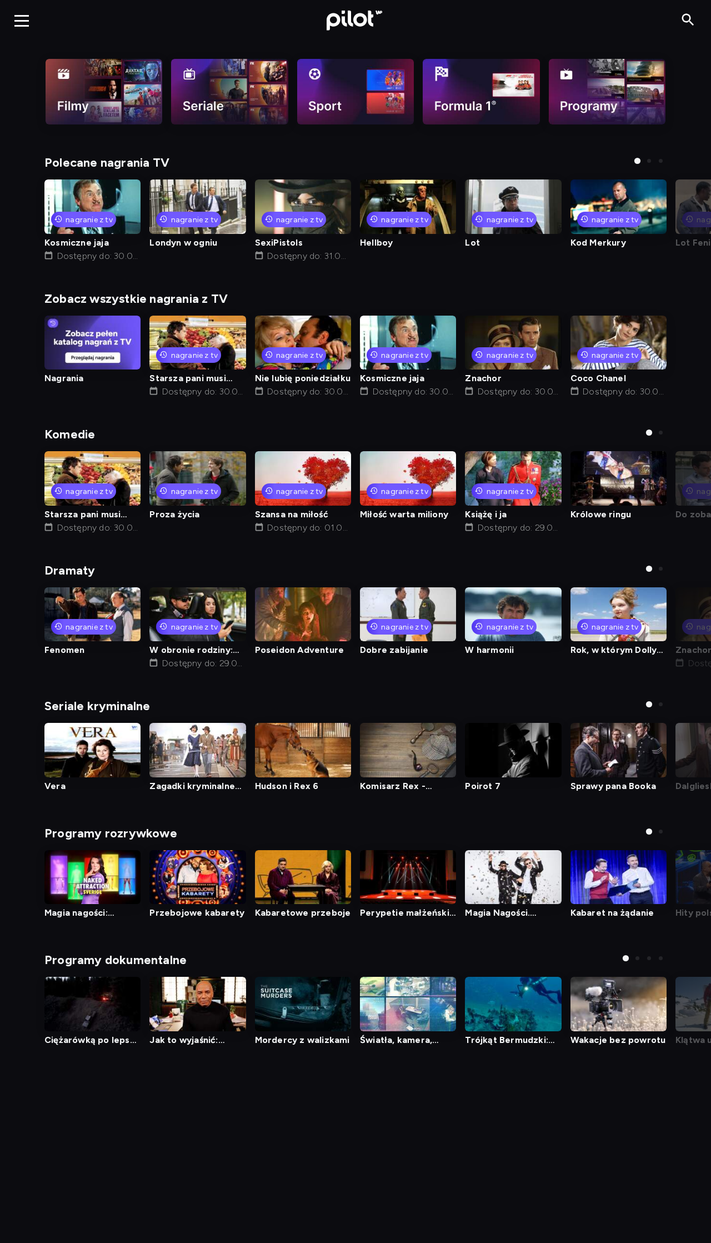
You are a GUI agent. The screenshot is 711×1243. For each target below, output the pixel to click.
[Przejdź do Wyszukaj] (688, 20)
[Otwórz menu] (21, 20)
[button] (637, 161)
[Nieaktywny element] (104, 91)
